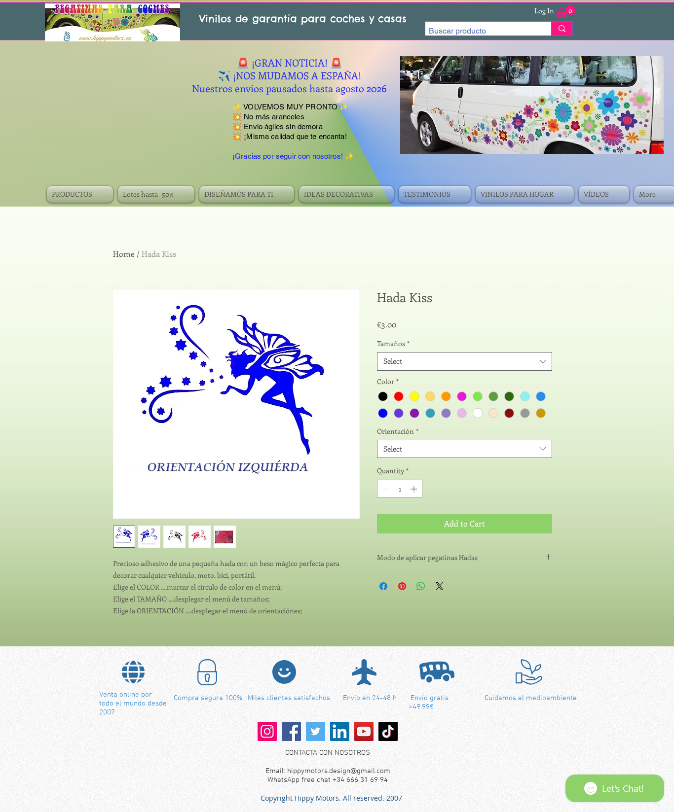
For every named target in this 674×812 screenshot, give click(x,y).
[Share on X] (440, 586)
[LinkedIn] (339, 731)
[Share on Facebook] (383, 586)
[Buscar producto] (561, 28)
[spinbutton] (400, 488)
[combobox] (464, 361)
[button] (81, 194)
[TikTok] (388, 731)
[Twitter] (315, 731)
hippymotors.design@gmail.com (338, 771)
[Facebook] (291, 731)
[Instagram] (267, 731)
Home (124, 253)
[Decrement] (384, 488)
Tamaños (393, 343)
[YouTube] (364, 731)
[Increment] (415, 488)
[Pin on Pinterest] (402, 586)
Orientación (397, 431)
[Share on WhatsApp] (421, 586)
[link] (565, 11)
